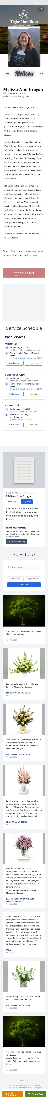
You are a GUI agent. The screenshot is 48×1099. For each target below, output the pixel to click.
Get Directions (14, 363)
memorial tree (34, 251)
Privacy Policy (17, 1088)
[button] (24, 611)
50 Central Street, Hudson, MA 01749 (26, 358)
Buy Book (27, 501)
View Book (12, 501)
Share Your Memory (16, 541)
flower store (32, 255)
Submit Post (24, 584)
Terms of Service (31, 1088)
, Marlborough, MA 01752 (21, 419)
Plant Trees (34, 363)
